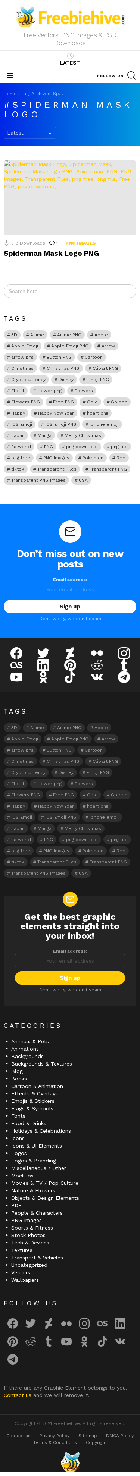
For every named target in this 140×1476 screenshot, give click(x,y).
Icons (18, 1138)
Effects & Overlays (34, 1093)
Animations (25, 1049)
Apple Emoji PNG (69, 346)
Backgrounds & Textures (41, 1064)
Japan (18, 435)
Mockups (22, 1175)
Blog (17, 1071)
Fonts (18, 1116)
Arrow (108, 346)
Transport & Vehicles (37, 1258)
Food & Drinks (28, 1123)
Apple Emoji (24, 346)
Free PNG (63, 402)
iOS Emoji (21, 424)
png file (119, 446)
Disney (66, 379)
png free (20, 457)
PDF (16, 1205)
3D (14, 334)
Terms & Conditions (55, 1442)
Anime (37, 334)
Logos (19, 1153)
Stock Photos (28, 1235)
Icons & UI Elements (36, 1146)
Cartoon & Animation (37, 1086)
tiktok (17, 469)
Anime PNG (69, 334)
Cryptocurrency (28, 379)
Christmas (22, 368)
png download (82, 446)
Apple (101, 334)
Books (19, 1079)
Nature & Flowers (33, 1190)
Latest (70, 63)
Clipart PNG (105, 368)
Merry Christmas (83, 435)
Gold (92, 402)
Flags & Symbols (32, 1108)
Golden (119, 402)
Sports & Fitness (32, 1228)
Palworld (21, 446)
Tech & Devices (30, 1243)
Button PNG (59, 357)
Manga (45, 435)
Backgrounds (27, 1056)
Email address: (70, 579)
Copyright (96, 1442)
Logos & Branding (33, 1161)
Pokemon (93, 457)
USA (83, 480)
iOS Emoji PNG (61, 424)
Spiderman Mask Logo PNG (51, 253)
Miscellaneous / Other (38, 1168)
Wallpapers (25, 1280)
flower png (49, 390)
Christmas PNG (63, 368)
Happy (18, 413)
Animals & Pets (30, 1041)
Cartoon (94, 357)
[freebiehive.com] (70, 1461)
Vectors (20, 1272)
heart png (97, 413)
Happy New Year (56, 413)
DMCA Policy (120, 1435)
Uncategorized (29, 1265)
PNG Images (80, 243)
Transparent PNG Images (38, 480)
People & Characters (37, 1213)
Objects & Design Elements (45, 1198)
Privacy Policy (54, 1435)
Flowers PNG (25, 402)
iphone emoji (104, 424)
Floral (17, 390)
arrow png (22, 357)
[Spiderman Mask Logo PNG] (70, 197)
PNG (48, 446)
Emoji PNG (98, 379)
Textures (21, 1250)
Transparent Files (57, 469)
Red (120, 457)
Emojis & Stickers (33, 1101)
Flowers (84, 390)
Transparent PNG (108, 469)
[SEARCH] (131, 75)
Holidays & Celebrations (41, 1131)
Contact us (18, 1395)
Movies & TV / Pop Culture (44, 1183)
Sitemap (87, 1435)
